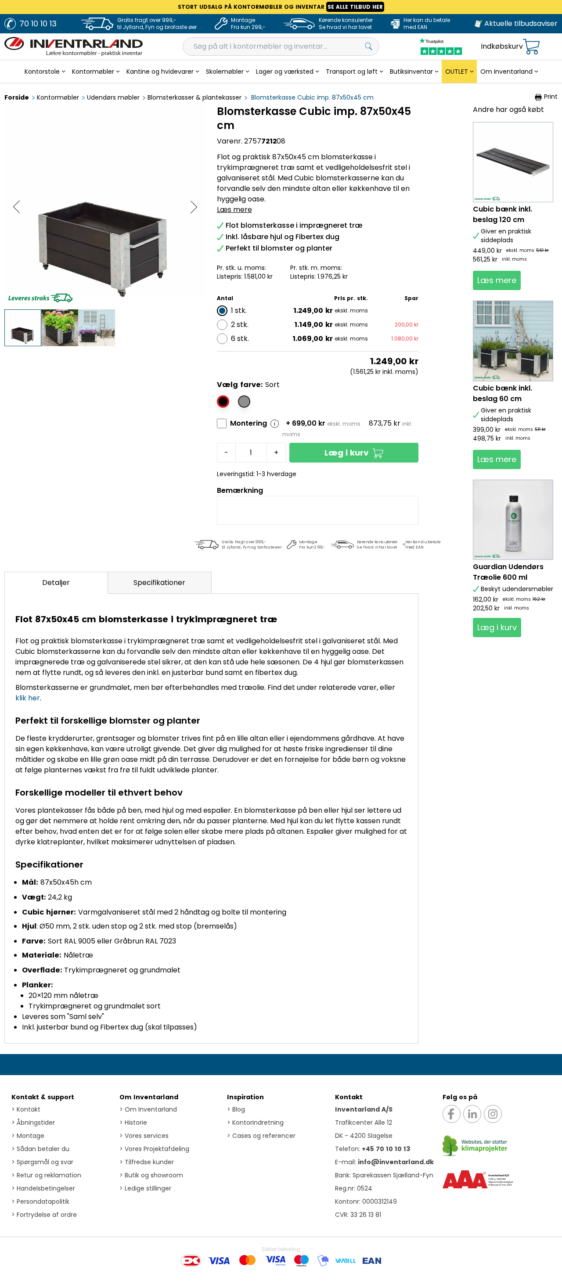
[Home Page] (73, 46)
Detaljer (56, 582)
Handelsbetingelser (43, 1188)
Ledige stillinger (145, 1188)
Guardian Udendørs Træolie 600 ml (508, 572)
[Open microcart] (531, 47)
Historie (133, 1122)
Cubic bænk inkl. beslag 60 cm (502, 393)
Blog (236, 1109)
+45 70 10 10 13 (386, 1148)
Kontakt (25, 1109)
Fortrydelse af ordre (44, 1214)
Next (194, 207)
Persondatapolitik (40, 1201)
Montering (248, 423)
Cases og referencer (261, 1135)
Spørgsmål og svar (42, 1162)
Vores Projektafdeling (154, 1148)
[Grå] (244, 401)
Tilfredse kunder (146, 1162)
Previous (16, 207)
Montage (27, 1135)
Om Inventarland (148, 1097)
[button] (354, 453)
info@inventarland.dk (396, 1162)
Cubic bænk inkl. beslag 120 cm (502, 214)
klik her (27, 698)
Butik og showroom (151, 1175)
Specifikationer (159, 582)
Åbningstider (33, 1122)
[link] (497, 280)
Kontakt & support (42, 1097)
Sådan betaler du (40, 1148)
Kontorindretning (255, 1122)
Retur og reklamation (46, 1175)
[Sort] (223, 401)
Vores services (144, 1135)
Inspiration (245, 1097)
